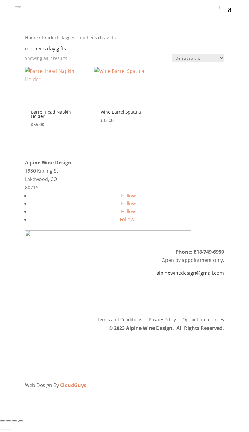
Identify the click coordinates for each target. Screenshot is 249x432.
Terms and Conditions (119, 319)
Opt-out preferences (203, 319)
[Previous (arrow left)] (2, 429)
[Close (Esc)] (20, 421)
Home (31, 37)
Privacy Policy (162, 319)
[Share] (14, 421)
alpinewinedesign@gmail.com (190, 272)
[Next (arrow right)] (8, 429)
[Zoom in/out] (2, 421)
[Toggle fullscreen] (8, 421)
